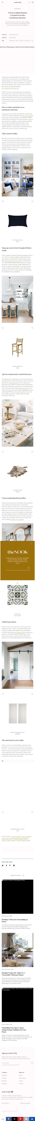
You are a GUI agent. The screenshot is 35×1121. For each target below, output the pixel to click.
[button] (17, 560)
